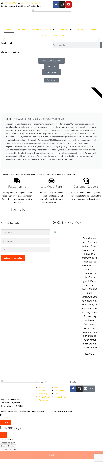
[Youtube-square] (86, 389)
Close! (5, 422)
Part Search (22, 29)
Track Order (59, 35)
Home (9, 29)
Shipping (81, 29)
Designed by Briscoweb (62, 411)
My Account (44, 35)
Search (51, 455)
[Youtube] (68, 4)
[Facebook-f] (56, 4)
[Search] (101, 45)
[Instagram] (62, 4)
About (49, 29)
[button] (4, 39)
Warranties (36, 29)
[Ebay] (92, 389)
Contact (93, 29)
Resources (64, 29)
